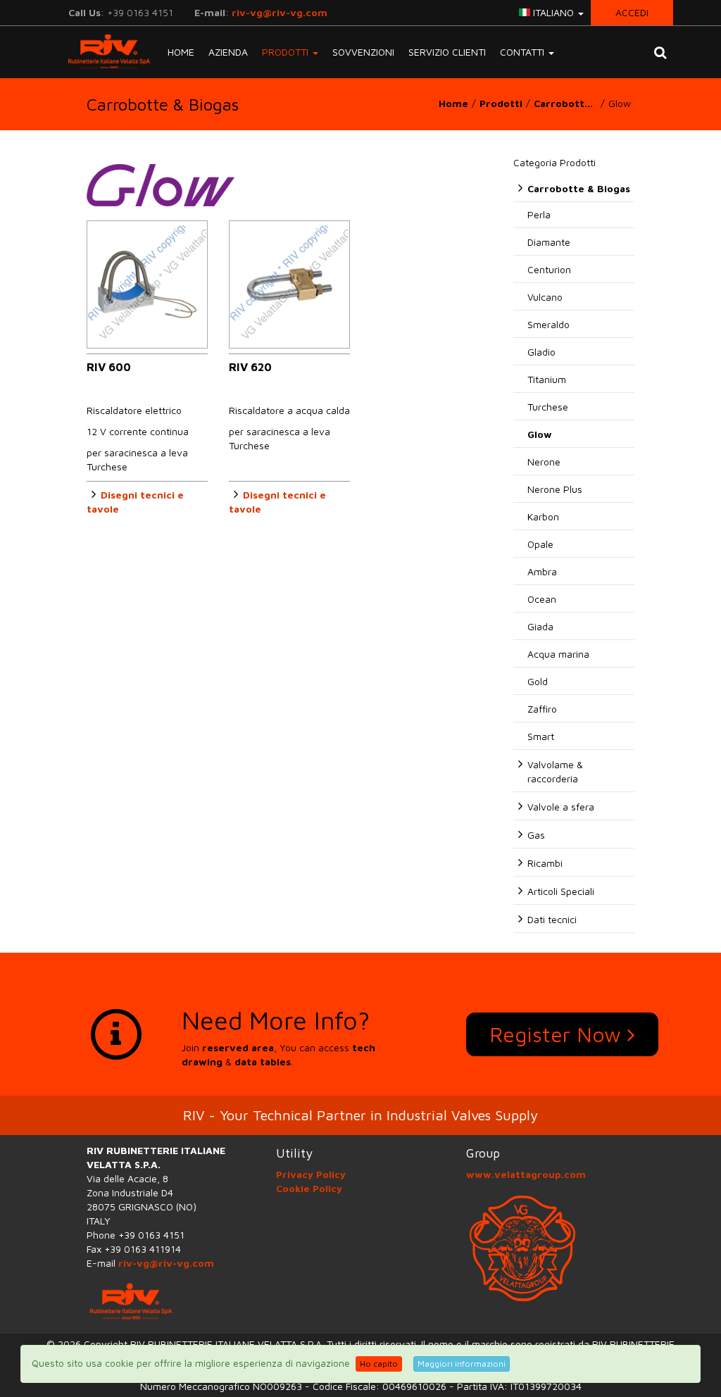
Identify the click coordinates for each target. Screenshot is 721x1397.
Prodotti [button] (286, 52)
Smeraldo (548, 324)
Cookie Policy (309, 1188)
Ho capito (379, 1363)
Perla (539, 214)
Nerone (543, 462)
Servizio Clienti (447, 52)
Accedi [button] (631, 12)
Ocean (541, 599)
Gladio (541, 352)
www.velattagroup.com (526, 1174)
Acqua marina (558, 654)
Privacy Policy (311, 1174)
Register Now (558, 1034)
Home (181, 52)
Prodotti (500, 103)
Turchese (547, 407)
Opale (540, 544)
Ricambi (545, 863)
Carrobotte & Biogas (567, 103)
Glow (539, 434)
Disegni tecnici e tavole (135, 502)
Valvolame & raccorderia (555, 771)
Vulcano (545, 297)
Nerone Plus (554, 489)
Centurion (549, 269)
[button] (660, 52)
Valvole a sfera (560, 807)
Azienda (228, 52)
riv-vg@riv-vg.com (279, 12)
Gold (537, 681)
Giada (540, 626)
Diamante (548, 242)
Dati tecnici (552, 919)
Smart (540, 736)
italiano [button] (553, 12)
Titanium (546, 379)
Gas (536, 835)
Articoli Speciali (560, 891)
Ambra (542, 571)
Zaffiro (542, 709)
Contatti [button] (523, 52)
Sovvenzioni (363, 52)
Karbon (543, 516)
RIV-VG (104, 51)
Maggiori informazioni (462, 1363)
